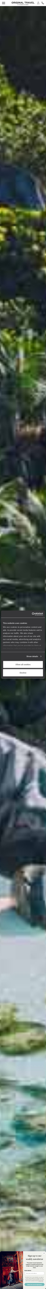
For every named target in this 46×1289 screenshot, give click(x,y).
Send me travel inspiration (34, 1284)
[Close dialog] (44, 1253)
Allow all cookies (23, 664)
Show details (32, 656)
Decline (23, 673)
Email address (28, 1270)
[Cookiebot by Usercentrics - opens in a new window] (32, 614)
